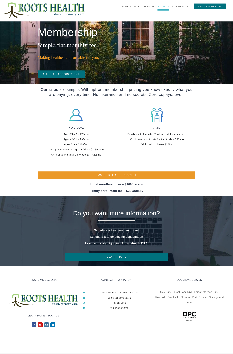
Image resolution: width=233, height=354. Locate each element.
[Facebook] (34, 324)
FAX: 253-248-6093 (119, 308)
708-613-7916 (119, 303)
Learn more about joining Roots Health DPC (116, 243)
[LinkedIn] (52, 324)
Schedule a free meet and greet (116, 230)
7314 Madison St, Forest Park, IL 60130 (119, 292)
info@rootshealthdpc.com (119, 298)
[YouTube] (40, 324)
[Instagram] (46, 324)
